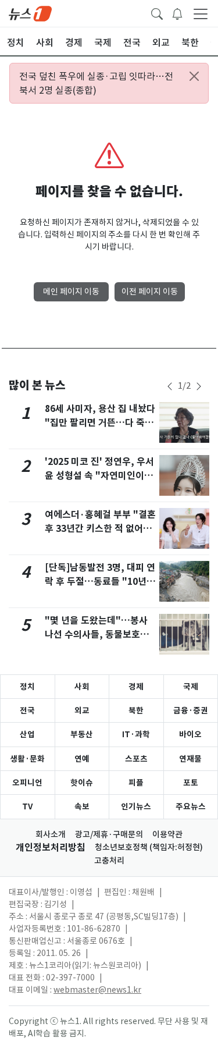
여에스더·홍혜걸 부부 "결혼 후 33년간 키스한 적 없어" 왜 (100, 529)
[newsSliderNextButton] (199, 386)
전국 (27, 710)
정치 (27, 686)
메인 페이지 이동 (71, 291)
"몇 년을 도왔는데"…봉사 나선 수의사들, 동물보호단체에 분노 (97, 634)
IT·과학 (136, 734)
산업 (27, 734)
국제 (190, 686)
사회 (82, 686)
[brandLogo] (30, 12)
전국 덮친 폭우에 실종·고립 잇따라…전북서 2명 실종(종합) (96, 83)
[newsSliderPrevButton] (170, 386)
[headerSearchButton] (157, 13)
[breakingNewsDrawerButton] (177, 13)
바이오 (190, 734)
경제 (136, 686)
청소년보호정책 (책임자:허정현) (149, 847)
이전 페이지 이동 (149, 291)
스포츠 (136, 759)
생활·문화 (27, 759)
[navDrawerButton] (200, 13)
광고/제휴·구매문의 (109, 834)
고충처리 (109, 860)
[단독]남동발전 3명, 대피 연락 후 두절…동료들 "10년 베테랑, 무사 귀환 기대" (100, 582)
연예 (82, 759)
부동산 (81, 734)
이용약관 (167, 834)
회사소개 (50, 834)
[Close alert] (194, 76)
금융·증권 (190, 710)
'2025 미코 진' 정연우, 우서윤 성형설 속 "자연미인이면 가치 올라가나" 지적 (99, 476)
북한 (136, 710)
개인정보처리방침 (50, 847)
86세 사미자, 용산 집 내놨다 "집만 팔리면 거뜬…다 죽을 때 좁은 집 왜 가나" (100, 423)
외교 (82, 710)
